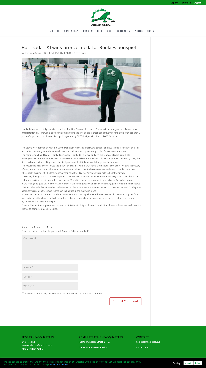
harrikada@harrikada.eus (148, 341)
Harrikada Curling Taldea (36, 53)
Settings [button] (177, 363)
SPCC (109, 31)
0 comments (80, 53)
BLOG (100, 31)
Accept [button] (188, 363)
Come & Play (71, 31)
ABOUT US (54, 31)
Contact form (142, 347)
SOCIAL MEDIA (123, 31)
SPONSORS (87, 31)
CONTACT (152, 31)
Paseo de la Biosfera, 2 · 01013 (37, 345)
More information (59, 364)
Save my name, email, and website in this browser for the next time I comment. (64, 293)
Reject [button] (197, 363)
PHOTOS (139, 31)
